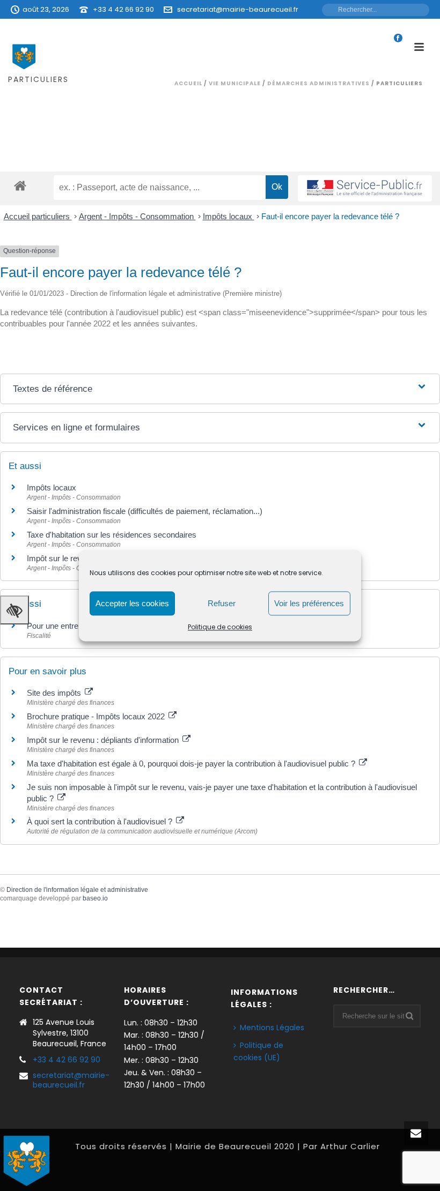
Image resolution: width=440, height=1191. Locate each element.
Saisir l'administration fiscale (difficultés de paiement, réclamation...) (144, 511)
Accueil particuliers (38, 216)
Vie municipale (235, 83)
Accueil (188, 83)
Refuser (222, 603)
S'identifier (291, 28)
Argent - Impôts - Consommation (137, 216)
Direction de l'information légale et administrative (77, 890)
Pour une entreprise (61, 625)
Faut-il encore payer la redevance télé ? (330, 216)
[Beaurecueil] (27, 1159)
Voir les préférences (309, 603)
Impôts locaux (228, 216)
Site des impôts (55, 692)
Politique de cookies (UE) (258, 1051)
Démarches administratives (318, 83)
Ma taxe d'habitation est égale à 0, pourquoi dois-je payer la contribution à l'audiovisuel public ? (192, 763)
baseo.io (95, 898)
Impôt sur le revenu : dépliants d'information (104, 740)
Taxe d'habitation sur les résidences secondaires (111, 534)
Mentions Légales (272, 1027)
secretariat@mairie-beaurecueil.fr (237, 9)
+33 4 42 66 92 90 (123, 9)
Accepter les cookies (132, 603)
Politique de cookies (220, 626)
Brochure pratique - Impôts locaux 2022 (97, 716)
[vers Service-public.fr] (365, 188)
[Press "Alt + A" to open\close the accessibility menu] (14, 610)
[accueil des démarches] (20, 185)
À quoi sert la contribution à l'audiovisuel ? (100, 821)
